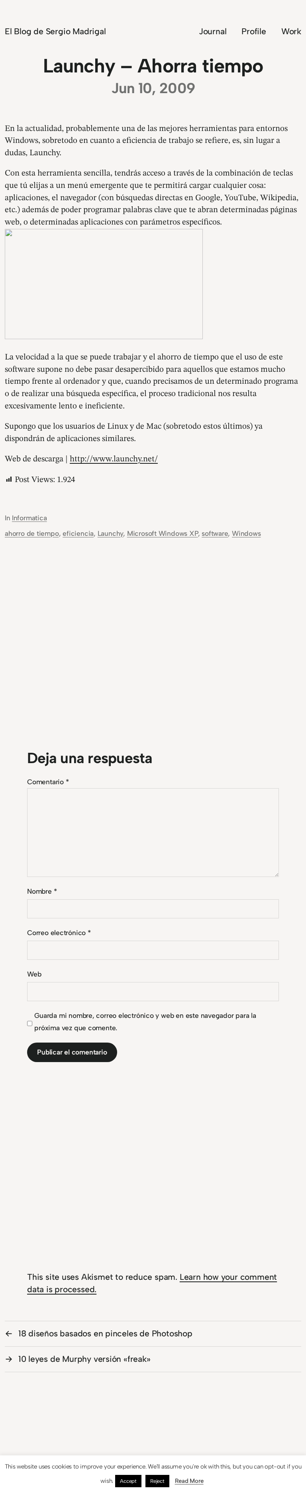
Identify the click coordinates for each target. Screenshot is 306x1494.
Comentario (48, 781)
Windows (246, 533)
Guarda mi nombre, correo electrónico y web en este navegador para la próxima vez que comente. (145, 1021)
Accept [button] (128, 1481)
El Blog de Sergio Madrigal (55, 31)
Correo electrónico (59, 932)
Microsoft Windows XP (162, 533)
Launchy (111, 533)
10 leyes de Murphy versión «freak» (84, 1359)
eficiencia (78, 533)
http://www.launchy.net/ (114, 459)
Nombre (42, 891)
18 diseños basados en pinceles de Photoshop (105, 1333)
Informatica (29, 518)
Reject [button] (157, 1481)
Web (34, 974)
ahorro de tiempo (32, 533)
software (215, 533)
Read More (189, 1480)
